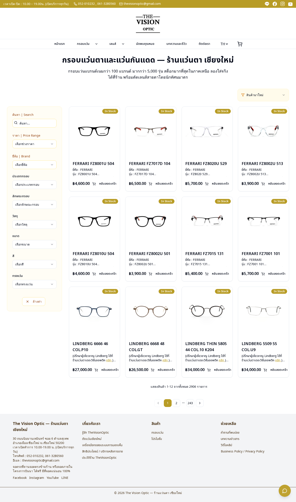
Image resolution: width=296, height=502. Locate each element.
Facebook (20, 478)
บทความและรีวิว (176, 44)
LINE (64, 478)
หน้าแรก (59, 44)
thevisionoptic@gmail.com (142, 4)
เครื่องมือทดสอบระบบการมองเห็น (102, 445)
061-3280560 (106, 4)
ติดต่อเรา (204, 44)
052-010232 (86, 4)
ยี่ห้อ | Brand (21, 156)
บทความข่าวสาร (230, 439)
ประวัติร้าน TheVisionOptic (99, 457)
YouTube (53, 478)
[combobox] (265, 95)
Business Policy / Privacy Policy (242, 451)
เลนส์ (112, 44)
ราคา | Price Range (26, 135)
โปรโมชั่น (156, 439)
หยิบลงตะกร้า (107, 183)
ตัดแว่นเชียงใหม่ (91, 439)
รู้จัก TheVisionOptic (95, 432)
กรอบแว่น (83, 44)
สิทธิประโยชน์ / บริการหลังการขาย (102, 451)
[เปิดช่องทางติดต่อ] (285, 491)
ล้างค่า (37, 301)
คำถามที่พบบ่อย (230, 432)
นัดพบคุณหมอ (145, 44)
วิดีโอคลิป (226, 445)
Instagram (36, 478)
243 (190, 403)
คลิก (109, 360)
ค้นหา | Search (23, 115)
